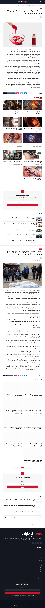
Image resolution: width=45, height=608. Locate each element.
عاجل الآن (40, 571)
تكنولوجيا (40, 552)
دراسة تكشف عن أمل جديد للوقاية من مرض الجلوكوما (33, 162)
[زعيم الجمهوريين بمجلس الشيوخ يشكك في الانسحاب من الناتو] (32, 420)
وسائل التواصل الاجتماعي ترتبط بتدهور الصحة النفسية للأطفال (13, 112)
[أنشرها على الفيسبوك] (41, 20)
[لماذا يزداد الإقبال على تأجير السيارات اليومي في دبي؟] (39, 230)
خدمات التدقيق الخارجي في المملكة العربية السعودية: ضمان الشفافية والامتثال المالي (20, 218)
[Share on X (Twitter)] (39, 20)
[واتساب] (37, 20)
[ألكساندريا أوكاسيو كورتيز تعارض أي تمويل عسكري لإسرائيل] (12, 387)
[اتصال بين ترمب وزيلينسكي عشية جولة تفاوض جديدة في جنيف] (12, 437)
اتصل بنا (15, 605)
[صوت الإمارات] (22, 2)
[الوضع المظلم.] (6, 1)
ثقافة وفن (40, 553)
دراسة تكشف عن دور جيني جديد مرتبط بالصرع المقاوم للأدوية (32, 112)
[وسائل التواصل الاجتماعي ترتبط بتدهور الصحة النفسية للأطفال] (12, 105)
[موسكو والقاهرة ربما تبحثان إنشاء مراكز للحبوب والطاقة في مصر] (32, 387)
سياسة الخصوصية (16, 207)
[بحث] (4, 2)
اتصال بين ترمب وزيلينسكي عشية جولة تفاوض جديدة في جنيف (14, 444)
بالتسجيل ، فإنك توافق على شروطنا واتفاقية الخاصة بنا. (22, 207)
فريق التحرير (36, 17)
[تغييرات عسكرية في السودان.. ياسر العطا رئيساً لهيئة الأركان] (32, 437)
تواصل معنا (40, 576)
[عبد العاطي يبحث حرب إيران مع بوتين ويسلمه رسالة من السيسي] (12, 420)
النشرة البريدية (39, 578)
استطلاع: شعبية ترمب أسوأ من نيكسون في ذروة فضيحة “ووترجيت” (13, 411)
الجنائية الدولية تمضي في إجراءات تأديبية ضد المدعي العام (33, 411)
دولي (41, 555)
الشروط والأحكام (39, 573)
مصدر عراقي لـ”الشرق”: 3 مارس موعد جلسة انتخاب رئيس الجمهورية (33, 461)
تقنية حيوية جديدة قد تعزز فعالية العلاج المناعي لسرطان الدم (34, 145)
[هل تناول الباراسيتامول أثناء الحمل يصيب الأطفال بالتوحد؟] (12, 122)
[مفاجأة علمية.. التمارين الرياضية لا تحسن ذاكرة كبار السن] (12, 155)
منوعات (40, 560)
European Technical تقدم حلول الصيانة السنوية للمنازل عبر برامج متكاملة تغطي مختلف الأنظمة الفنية (20, 235)
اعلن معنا (18, 605)
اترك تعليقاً (22, 185)
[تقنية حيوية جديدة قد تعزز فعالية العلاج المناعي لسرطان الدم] (32, 138)
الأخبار (40, 249)
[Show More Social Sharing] (32, 20)
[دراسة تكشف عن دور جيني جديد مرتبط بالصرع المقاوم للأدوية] (32, 105)
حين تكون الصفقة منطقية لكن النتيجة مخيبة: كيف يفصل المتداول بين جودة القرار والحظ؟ (19, 224)
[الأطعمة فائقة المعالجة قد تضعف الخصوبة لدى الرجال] (32, 122)
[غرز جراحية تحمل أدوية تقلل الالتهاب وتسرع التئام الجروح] (32, 171)
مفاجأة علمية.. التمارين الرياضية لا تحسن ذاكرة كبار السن (12, 162)
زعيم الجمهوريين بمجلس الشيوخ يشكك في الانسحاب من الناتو (33, 428)
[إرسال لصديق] (35, 20)
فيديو (41, 569)
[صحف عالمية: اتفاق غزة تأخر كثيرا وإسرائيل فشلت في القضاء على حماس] (22, 275)
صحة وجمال (40, 559)
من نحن (29, 605)
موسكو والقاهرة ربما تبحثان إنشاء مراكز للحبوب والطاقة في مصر (33, 394)
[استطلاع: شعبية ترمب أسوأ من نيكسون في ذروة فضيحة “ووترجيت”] (12, 404)
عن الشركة (40, 574)
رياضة (41, 557)
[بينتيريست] (34, 20)
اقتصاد (40, 550)
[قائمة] (40, 2)
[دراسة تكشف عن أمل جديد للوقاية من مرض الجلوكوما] (32, 155)
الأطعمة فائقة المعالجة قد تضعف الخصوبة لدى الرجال (33, 129)
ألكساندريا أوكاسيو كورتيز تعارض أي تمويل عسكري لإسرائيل (13, 394)
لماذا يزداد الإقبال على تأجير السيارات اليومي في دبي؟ (25, 229)
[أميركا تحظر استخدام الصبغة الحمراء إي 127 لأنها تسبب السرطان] (22, 34)
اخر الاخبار (40, 567)
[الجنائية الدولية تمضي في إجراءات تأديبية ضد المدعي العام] (32, 404)
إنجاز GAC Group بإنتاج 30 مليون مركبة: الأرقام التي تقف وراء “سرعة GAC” (21, 240)
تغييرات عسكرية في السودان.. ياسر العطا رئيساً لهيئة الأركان (33, 444)
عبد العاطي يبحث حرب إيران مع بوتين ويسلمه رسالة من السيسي (13, 428)
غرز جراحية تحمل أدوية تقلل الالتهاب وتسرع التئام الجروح (33, 178)
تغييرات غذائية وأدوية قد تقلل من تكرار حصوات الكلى (14, 145)
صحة (40, 8)
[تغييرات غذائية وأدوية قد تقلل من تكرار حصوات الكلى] (12, 138)
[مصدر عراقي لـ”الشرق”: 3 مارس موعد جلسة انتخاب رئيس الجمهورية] (32, 454)
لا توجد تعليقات (25, 17)
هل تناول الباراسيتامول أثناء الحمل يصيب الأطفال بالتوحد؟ (14, 129)
